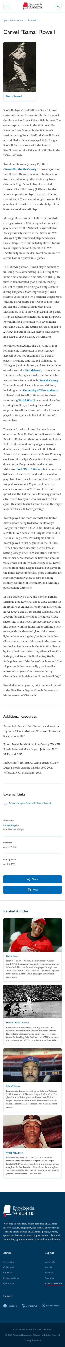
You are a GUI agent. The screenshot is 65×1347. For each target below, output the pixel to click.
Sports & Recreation (13, 20)
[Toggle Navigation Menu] (6, 6)
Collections (8, 1267)
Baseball (32, 20)
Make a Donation (53, 1283)
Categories (8, 1261)
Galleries (7, 1272)
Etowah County (48, 380)
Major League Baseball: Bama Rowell (30, 803)
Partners (49, 1272)
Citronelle (9, 169)
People (48, 1267)
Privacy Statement (32, 1340)
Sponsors (49, 1278)
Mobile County (27, 169)
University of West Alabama (40, 390)
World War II (26, 400)
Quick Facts (8, 1283)
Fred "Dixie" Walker (29, 469)
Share (35, 879)
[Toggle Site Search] (58, 6)
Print (35, 889)
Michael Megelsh (11, 825)
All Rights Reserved (51, 1335)
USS (32, 370)
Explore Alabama (11, 1278)
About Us (49, 1261)
